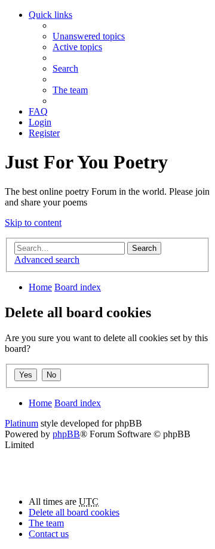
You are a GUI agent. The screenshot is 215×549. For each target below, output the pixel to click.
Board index (77, 287)
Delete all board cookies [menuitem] (74, 512)
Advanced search (46, 259)
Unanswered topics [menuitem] (89, 36)
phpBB (66, 434)
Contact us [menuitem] (49, 534)
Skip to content (33, 222)
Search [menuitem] (65, 68)
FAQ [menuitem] (38, 111)
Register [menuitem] (44, 133)
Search (144, 248)
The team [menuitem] (70, 90)
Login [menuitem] (40, 122)
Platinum (21, 423)
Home (40, 287)
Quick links (50, 15)
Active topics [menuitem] (77, 47)
